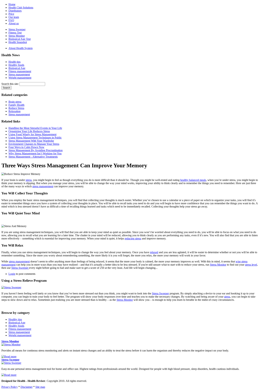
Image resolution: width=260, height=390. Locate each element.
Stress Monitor (16, 35)
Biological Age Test (19, 38)
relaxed (154, 252)
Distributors (15, 10)
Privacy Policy (9, 386)
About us (13, 23)
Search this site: (10, 83)
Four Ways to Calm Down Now (26, 147)
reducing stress (133, 238)
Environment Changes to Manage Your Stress (33, 143)
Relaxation (14, 111)
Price (11, 13)
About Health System (20, 48)
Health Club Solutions (20, 7)
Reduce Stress (16, 108)
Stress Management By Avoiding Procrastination (35, 150)
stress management (42, 186)
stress (29, 179)
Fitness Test (15, 32)
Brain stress (14, 101)
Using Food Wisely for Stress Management (32, 134)
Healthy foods (16, 64)
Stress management (19, 74)
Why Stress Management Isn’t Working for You (35, 153)
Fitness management (19, 71)
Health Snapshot (17, 42)
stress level (251, 264)
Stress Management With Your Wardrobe (31, 140)
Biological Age (16, 68)
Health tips (14, 61)
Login (11, 273)
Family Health (16, 104)
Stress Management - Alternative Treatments (33, 156)
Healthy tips (15, 319)
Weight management (19, 77)
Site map (40, 386)
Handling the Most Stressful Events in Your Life (35, 128)
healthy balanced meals (193, 179)
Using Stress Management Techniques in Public (35, 137)
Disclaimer (27, 386)
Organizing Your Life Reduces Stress (29, 131)
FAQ (11, 20)
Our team (13, 17)
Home (11, 4)
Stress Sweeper (16, 29)
